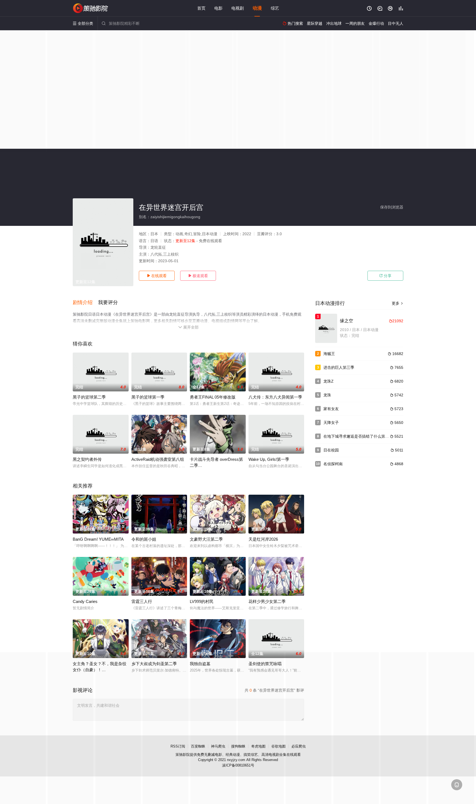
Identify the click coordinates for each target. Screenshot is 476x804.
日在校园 (331, 450)
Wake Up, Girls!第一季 (268, 459)
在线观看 (157, 276)
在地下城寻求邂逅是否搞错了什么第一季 (358, 436)
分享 (385, 276)
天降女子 (331, 422)
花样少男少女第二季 (267, 601)
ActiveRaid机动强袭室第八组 (157, 459)
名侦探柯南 (333, 464)
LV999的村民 (201, 601)
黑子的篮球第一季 (147, 397)
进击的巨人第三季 (338, 367)
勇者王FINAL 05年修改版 (213, 397)
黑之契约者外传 (87, 459)
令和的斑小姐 (143, 539)
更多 (397, 303)
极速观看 (198, 276)
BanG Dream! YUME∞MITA (98, 539)
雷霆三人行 (141, 601)
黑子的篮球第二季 (89, 397)
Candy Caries (85, 601)
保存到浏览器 (391, 207)
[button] (85, 302)
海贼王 (329, 353)
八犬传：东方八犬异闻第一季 (275, 397)
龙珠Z (328, 381)
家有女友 (331, 409)
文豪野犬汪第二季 (206, 539)
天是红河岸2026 (263, 539)
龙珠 (327, 395)
